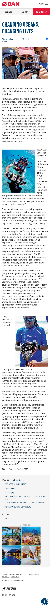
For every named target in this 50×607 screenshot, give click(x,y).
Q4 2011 (8, 518)
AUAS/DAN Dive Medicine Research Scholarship (24, 503)
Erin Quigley (9, 492)
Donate (8, 11)
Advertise (5, 577)
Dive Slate (19, 480)
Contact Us (15, 577)
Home (4, 574)
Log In (25, 11)
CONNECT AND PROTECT (15, 484)
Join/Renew (41, 11)
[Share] (47, 39)
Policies (19, 574)
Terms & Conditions (31, 574)
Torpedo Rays (10, 488)
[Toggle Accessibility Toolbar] (44, 601)
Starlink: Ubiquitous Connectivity (17, 507)
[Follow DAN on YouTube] (14, 595)
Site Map (11, 574)
